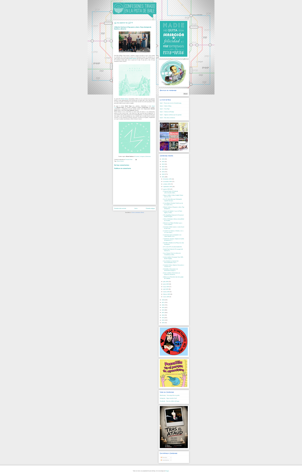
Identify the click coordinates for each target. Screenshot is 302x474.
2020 (163, 174)
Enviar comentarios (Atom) (138, 212)
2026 (163, 159)
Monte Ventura (132, 58)
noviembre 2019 (167, 181)
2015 (163, 307)
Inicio (135, 208)
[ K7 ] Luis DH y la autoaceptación (172, 246)
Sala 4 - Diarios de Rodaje (167, 112)
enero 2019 (166, 296)
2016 (163, 305)
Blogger (167, 470)
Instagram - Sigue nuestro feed (168, 398)
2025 (163, 161)
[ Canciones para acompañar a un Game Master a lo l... (172, 235)
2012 (163, 315)
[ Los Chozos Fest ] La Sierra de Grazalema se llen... (172, 253)
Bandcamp (148, 156)
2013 (163, 312)
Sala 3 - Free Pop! (164, 109)
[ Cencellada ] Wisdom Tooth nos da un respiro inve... (173, 203)
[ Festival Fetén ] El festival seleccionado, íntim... (170, 192)
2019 (163, 177)
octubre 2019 (167, 184)
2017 (163, 302)
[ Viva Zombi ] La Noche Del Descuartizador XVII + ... (170, 261)
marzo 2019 (166, 291)
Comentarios (165, 460)
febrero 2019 (166, 294)
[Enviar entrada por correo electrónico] (136, 159)
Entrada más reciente (120, 208)
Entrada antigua (150, 208)
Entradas (164, 457)
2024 (163, 164)
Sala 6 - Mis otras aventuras (167, 117)
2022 (163, 169)
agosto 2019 (166, 189)
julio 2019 (166, 281)
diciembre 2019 (167, 179)
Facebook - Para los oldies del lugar (169, 401)
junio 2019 (166, 284)
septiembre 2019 (167, 186)
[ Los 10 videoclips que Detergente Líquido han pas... (172, 199)
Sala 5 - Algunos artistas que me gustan (171, 115)
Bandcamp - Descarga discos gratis (170, 395)
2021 (163, 171)
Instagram (142, 156)
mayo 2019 (166, 286)
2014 (163, 310)
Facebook (137, 156)
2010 (163, 320)
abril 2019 (166, 289)
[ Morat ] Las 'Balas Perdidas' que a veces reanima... (172, 223)
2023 (163, 166)
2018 (163, 300)
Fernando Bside (129, 159)
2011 (163, 317)
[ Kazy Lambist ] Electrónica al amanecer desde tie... (171, 273)
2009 (163, 322)
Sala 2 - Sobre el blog (165, 106)
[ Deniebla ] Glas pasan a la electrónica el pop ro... (170, 269)
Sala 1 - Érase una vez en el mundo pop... (171, 103)
